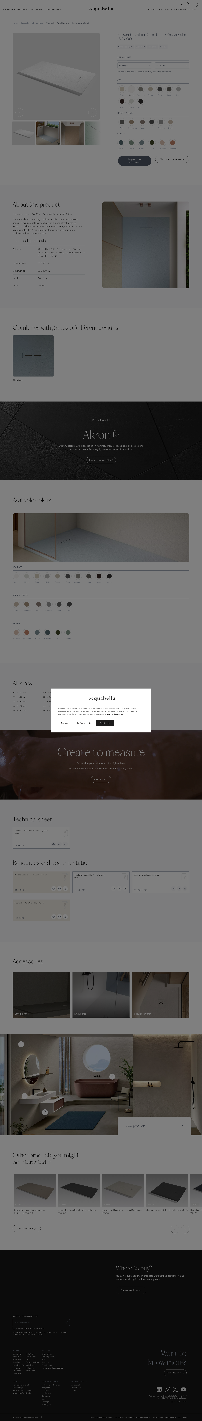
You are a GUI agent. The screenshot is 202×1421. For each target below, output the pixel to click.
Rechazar (64, 723)
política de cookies (115, 714)
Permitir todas (105, 723)
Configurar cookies (84, 723)
